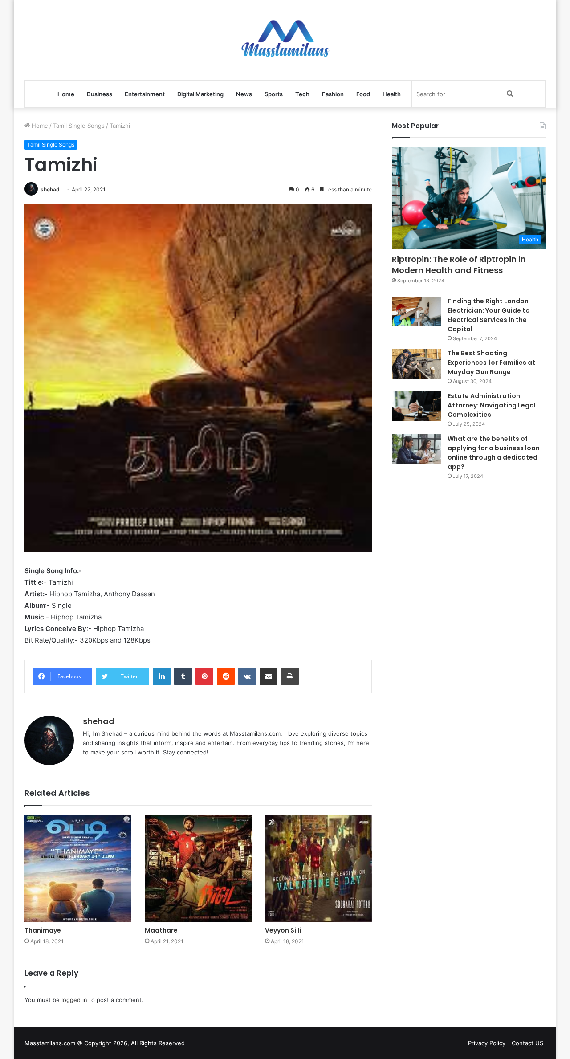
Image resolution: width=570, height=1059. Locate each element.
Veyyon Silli (283, 930)
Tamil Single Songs (79, 125)
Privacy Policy (486, 1043)
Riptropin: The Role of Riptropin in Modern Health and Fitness (459, 264)
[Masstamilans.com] (285, 40)
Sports (274, 94)
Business (99, 94)
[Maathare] (198, 868)
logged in (74, 999)
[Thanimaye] (77, 868)
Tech (302, 94)
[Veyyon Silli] (318, 868)
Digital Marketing (200, 94)
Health (392, 94)
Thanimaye (42, 930)
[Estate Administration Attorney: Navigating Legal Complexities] (416, 406)
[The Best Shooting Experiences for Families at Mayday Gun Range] (416, 364)
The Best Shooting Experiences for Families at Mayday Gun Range (491, 362)
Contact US (527, 1043)
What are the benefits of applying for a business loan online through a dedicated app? (494, 452)
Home (65, 94)
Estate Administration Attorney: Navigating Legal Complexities (492, 405)
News (244, 94)
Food (363, 94)
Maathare (161, 930)
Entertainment (145, 94)
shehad (50, 189)
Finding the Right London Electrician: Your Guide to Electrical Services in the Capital (489, 315)
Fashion (333, 94)
